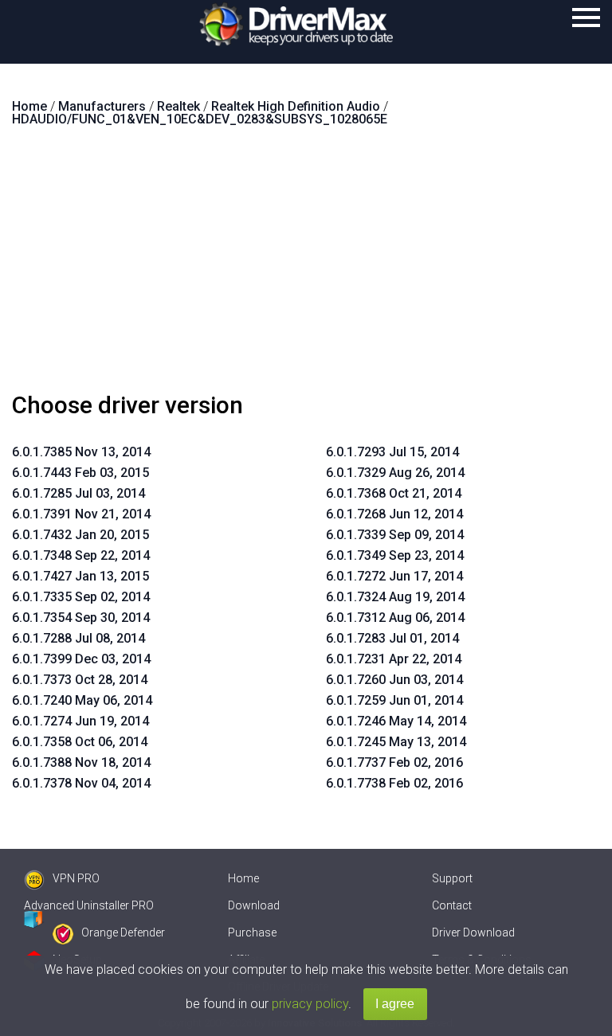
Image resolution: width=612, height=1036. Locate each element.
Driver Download (473, 932)
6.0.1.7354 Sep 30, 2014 (81, 617)
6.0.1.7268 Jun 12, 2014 (394, 514)
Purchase (252, 932)
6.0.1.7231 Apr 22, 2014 (393, 659)
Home (243, 878)
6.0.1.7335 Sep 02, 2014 (81, 596)
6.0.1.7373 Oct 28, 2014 (79, 679)
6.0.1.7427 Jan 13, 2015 (80, 576)
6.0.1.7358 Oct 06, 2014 (79, 741)
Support (452, 878)
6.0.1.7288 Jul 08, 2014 (78, 638)
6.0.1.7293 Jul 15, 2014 (392, 451)
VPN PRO (76, 878)
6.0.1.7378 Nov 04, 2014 (81, 783)
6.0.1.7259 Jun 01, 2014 (394, 700)
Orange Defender (123, 932)
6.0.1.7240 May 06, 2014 (82, 700)
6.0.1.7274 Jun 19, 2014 (80, 721)
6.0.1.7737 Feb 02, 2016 (394, 762)
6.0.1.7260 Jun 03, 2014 (394, 679)
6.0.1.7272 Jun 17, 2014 (394, 576)
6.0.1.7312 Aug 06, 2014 (395, 617)
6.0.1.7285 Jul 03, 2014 (78, 493)
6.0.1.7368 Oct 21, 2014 (393, 493)
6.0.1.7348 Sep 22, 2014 (81, 555)
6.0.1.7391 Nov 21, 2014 (81, 514)
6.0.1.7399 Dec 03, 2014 (81, 659)
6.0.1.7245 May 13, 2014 (396, 741)
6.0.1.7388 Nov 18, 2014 (81, 762)
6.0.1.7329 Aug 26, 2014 (395, 472)
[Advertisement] (306, 265)
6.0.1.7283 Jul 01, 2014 (392, 638)
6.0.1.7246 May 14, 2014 (396, 721)
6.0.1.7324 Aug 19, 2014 (395, 596)
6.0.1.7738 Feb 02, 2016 (394, 783)
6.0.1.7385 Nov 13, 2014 (81, 451)
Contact (452, 905)
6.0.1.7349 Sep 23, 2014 (395, 555)
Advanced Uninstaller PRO (89, 905)
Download (254, 905)
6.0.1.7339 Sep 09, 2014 (395, 534)
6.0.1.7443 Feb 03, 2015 (80, 472)
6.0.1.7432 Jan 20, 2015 (80, 534)
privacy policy (310, 1003)
